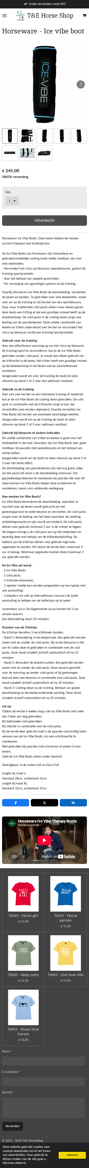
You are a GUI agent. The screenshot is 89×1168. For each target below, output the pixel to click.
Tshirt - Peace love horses (23, 1031)
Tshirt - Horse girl (23, 916)
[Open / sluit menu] (4, 15)
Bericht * (8, 1092)
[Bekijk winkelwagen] (84, 15)
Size (8, 192)
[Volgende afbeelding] (81, 84)
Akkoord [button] (72, 1155)
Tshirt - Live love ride (66, 975)
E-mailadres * (11, 1072)
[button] (10, 136)
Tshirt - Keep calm (23, 975)
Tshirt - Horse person (65, 918)
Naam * (7, 1051)
